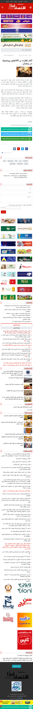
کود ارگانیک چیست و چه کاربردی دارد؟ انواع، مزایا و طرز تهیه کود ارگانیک (16, 350)
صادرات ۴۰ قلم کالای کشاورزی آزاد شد (20, 531)
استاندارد (25, 161)
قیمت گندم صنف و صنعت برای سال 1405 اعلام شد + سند (16, 346)
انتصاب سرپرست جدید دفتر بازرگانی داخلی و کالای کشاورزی (17, 310)
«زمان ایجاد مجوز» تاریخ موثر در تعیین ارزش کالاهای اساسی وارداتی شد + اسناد (16, 515)
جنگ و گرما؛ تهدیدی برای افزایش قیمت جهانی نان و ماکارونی (17, 580)
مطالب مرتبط (27, 170)
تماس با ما (20, 1)
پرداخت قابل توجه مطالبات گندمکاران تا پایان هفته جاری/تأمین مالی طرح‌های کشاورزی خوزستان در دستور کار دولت (17, 659)
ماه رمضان (19, 164)
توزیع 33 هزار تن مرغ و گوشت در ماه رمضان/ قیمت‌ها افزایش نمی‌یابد (15, 176)
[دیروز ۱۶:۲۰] (28, 380)
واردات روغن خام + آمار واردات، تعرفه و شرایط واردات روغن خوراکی (16, 540)
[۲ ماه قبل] (28, 417)
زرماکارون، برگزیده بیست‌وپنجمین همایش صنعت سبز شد (16, 553)
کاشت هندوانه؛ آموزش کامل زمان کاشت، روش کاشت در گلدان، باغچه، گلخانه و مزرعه (15, 336)
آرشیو (11, 1)
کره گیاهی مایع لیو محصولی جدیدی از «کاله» (13, 417)
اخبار (23, 50)
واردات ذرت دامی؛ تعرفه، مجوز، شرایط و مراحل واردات (16, 472)
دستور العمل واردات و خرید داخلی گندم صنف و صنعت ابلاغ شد (16, 495)
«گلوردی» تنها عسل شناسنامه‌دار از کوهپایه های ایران (12, 438)
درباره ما (25, 1)
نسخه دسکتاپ (16, 666)
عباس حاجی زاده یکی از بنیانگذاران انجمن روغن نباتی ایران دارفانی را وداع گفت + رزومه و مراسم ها (16, 332)
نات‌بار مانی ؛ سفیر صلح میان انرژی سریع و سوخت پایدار (12, 423)
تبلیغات (7, 1)
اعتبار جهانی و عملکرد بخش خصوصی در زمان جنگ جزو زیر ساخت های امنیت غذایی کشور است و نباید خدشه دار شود (15, 500)
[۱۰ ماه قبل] (28, 430)
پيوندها (15, 1)
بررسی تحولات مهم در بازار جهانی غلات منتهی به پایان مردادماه (16, 476)
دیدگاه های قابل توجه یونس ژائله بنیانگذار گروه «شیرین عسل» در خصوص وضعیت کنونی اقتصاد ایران (15, 511)
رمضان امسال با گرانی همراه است (18, 173)
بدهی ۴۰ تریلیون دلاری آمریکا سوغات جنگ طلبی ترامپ (15, 528)
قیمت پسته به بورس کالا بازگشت (14, 391)
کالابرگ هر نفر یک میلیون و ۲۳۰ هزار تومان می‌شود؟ (16, 559)
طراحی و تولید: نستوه (14, 698)
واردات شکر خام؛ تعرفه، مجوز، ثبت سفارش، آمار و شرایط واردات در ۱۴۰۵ (15, 487)
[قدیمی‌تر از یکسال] (28, 439)
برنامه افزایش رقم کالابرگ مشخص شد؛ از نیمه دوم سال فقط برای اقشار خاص (12, 398)
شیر (4, 161)
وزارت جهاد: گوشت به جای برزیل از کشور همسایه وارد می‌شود (16, 340)
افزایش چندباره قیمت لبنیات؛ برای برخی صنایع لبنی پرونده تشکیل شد (17, 563)
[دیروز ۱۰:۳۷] (28, 399)
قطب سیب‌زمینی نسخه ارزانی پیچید (14, 384)
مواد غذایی (12, 164)
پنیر (20, 161)
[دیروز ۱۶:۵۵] (28, 373)
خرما (16, 161)
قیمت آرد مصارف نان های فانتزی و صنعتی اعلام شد (17, 363)
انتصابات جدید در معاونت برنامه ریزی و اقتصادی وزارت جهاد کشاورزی (16, 318)
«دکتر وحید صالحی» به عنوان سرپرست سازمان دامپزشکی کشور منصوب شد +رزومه (18, 314)
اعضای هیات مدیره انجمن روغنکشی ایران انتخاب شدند (16, 343)
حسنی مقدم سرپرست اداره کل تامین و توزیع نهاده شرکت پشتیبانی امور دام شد (17, 306)
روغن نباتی (10, 161)
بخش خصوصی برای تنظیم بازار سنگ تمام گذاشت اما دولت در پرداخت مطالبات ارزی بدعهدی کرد (16, 525)
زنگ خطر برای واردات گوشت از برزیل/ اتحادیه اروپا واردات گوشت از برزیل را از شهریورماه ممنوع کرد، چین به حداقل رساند (15, 355)
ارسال (3, 212)
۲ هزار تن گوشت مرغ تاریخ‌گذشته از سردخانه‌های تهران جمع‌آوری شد (16, 535)
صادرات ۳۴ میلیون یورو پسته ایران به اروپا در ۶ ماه (17, 556)
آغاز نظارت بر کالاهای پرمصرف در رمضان (17, 62)
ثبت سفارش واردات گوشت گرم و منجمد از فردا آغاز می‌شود (17, 571)
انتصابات (28, 303)
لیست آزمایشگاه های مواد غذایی (22, 407)
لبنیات (26, 164)
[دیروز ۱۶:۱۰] (28, 386)
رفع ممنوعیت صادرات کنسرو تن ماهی (20, 567)
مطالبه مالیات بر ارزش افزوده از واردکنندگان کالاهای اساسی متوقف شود (17, 506)
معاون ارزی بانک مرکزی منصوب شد (21, 321)
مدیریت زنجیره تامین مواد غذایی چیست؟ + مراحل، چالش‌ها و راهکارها (17, 576)
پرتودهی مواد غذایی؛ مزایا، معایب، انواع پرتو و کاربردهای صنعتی (15, 360)
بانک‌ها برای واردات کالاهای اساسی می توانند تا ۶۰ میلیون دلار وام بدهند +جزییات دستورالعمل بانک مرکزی (12, 373)
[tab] (16, 324)
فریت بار (29, 410)
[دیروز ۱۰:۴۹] (28, 392)
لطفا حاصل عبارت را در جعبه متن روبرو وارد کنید (20, 205)
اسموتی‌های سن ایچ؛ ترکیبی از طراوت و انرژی (13, 444)
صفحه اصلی (28, 50)
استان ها (28, 653)
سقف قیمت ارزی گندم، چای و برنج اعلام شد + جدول (16, 365)
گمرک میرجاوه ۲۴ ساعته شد (16, 378)
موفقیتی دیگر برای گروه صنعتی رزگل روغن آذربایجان (18, 434)
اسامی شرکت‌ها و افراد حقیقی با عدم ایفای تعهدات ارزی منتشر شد (16, 520)
